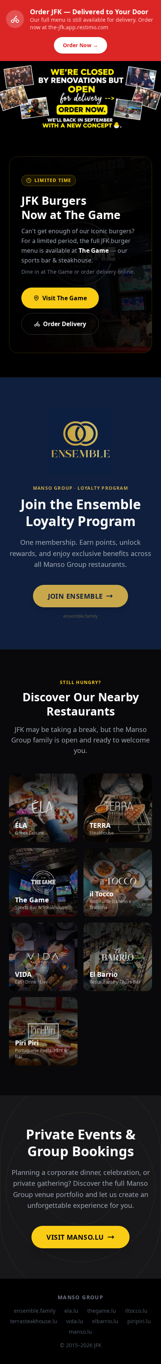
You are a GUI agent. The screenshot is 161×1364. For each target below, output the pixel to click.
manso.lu (80, 1331)
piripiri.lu (139, 1321)
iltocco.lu (136, 1310)
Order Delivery (64, 324)
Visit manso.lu (75, 1237)
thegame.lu (101, 1310)
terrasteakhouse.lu (33, 1321)
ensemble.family (34, 1310)
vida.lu (74, 1321)
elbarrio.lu (105, 1321)
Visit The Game (64, 298)
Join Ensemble (75, 596)
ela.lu (71, 1310)
